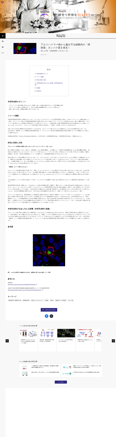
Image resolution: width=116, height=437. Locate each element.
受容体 (51, 300)
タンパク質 (70, 300)
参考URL (39, 91)
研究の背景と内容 (41, 80)
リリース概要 (40, 77)
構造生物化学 (26, 300)
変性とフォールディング (37, 300)
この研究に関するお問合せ (50, 309)
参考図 (38, 88)
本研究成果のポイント (42, 73)
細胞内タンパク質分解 (61, 300)
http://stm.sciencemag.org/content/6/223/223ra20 (22, 284)
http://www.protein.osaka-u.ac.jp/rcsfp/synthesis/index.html (24, 290)
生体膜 (46, 300)
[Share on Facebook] (46, 317)
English (2, 52)
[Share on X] (51, 317)
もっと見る (60, 382)
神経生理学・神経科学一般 (15, 300)
